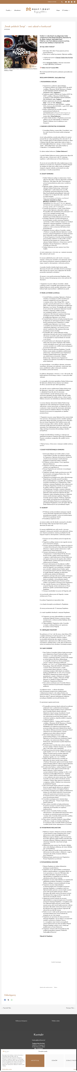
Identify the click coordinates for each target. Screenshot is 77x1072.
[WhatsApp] (11, 1000)
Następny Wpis (70, 1008)
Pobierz (55, 987)
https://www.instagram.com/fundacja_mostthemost (56, 114)
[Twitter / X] (8, 1000)
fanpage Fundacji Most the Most (64, 57)
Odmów (54, 1060)
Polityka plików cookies (7, 1069)
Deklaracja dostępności (21, 1021)
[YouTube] (66, 2)
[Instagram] (72, 2)
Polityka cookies (56, 1021)
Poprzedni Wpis (6, 1008)
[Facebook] (69, 2)
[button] (9, 10)
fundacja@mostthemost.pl (38, 1040)
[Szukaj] (62, 1)
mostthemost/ (51, 113)
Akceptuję (35, 1060)
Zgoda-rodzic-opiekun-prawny (46, 987)
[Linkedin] (74, 2)
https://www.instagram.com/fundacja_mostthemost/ (56, 198)
